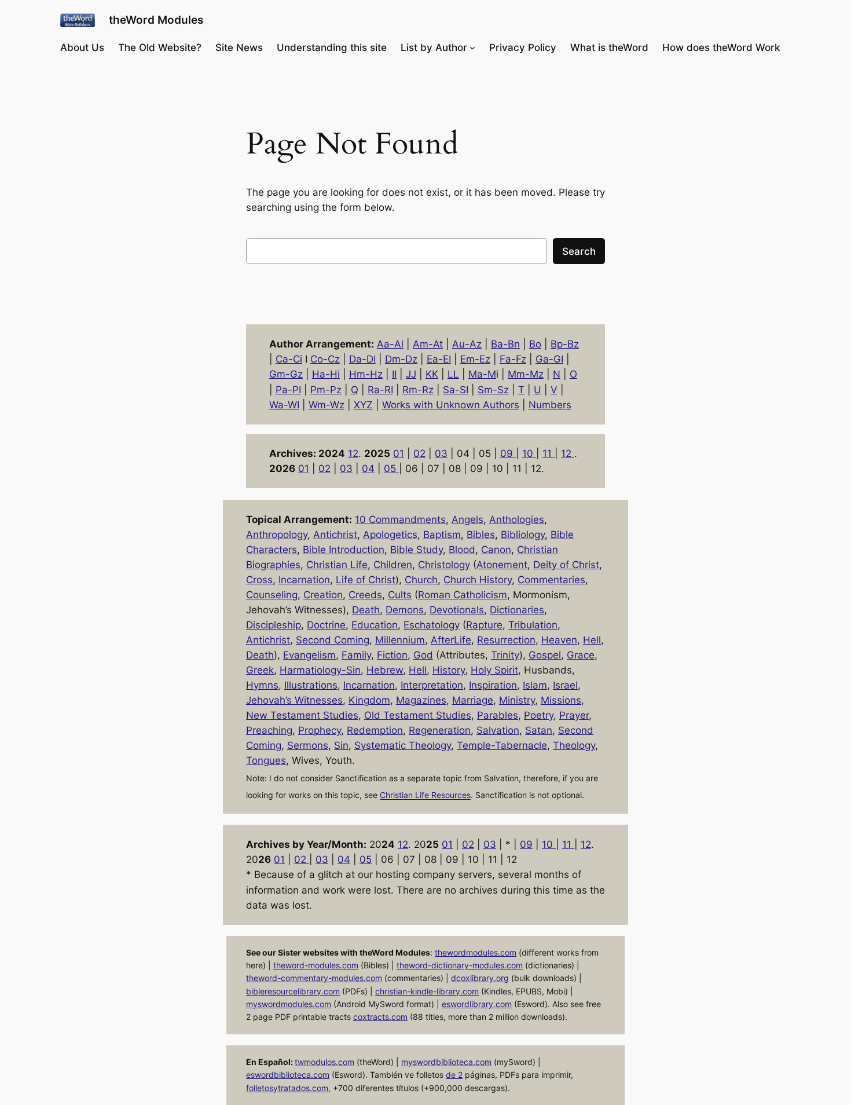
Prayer (574, 715)
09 (508, 453)
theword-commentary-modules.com (314, 978)
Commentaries (551, 580)
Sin (341, 745)
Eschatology (432, 625)
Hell (592, 640)
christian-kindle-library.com (427, 991)
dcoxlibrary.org (480, 978)
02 (419, 453)
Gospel (545, 655)
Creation (323, 595)
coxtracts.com (380, 1017)
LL (453, 374)
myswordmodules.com (288, 1004)
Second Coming (332, 640)
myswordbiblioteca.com (446, 1062)
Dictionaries (517, 610)
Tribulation (532, 625)
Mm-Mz (526, 374)
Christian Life (337, 564)
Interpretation (432, 685)
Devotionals (457, 610)
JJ (411, 374)
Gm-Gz (286, 374)
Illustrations (311, 685)
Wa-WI (284, 405)
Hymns (262, 685)
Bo (535, 344)
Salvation (497, 730)
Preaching (269, 730)
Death (366, 610)
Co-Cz (325, 359)
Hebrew (384, 670)
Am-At (428, 344)
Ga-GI (549, 359)
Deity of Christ (566, 564)
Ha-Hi (326, 374)
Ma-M (482, 374)
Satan (538, 730)
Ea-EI (439, 359)
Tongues (266, 760)
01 (398, 453)
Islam (535, 685)
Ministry (517, 700)
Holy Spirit (494, 670)
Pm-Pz (326, 390)
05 (391, 468)
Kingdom (369, 700)
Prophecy (319, 730)
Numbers (550, 405)
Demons (405, 610)
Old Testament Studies (417, 715)
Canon (496, 549)
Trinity (505, 655)
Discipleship (273, 625)
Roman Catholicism (462, 595)
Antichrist (335, 534)
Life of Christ (365, 580)
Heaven (559, 640)
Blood (462, 549)
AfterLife (451, 640)
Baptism (442, 534)
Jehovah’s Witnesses (294, 700)
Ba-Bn (505, 344)
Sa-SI (455, 390)
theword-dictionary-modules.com (460, 965)
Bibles (481, 534)
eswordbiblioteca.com (287, 1075)
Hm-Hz (366, 374)
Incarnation (304, 580)
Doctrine (326, 625)
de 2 (454, 1075)
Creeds (365, 595)
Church (421, 580)
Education (374, 625)
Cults (400, 595)
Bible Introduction (343, 549)
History (448, 670)
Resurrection (506, 640)
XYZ (363, 405)
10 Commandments (400, 519)
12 (353, 453)
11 (548, 453)
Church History (477, 580)
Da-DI (362, 359)
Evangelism (309, 655)
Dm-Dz (401, 359)
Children (392, 564)
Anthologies (516, 519)
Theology (574, 745)
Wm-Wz (326, 405)
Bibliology (523, 534)
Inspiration (493, 685)
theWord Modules (156, 20)
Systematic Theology (402, 745)
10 (529, 453)
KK (432, 374)
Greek (260, 670)
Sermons (307, 745)
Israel (565, 685)
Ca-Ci (289, 359)
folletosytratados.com (287, 1088)
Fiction (392, 655)
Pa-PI (288, 390)
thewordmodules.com (475, 952)
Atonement (501, 564)
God (423, 655)
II (394, 374)
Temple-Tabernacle (502, 745)
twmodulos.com (324, 1062)
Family (356, 655)
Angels (467, 519)
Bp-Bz (565, 344)
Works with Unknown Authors (450, 405)
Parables (497, 715)
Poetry (538, 715)
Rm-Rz (418, 390)
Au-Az (467, 344)
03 (441, 453)
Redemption (375, 730)
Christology (444, 564)
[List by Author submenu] (472, 47)
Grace (581, 655)
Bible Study (416, 549)
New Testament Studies (302, 715)
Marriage (472, 700)
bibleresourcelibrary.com (293, 991)
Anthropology (276, 534)
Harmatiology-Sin (320, 670)
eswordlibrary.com (477, 1004)
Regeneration (440, 730)
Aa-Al (390, 344)
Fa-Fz (513, 359)
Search (579, 251)
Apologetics (390, 534)
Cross (259, 580)
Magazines (421, 700)
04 (368, 468)
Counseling (272, 595)
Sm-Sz (493, 390)
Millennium (400, 640)
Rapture (484, 625)
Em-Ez (475, 359)
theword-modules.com (315, 965)
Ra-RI (380, 390)
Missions (561, 700)
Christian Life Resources (425, 795)
